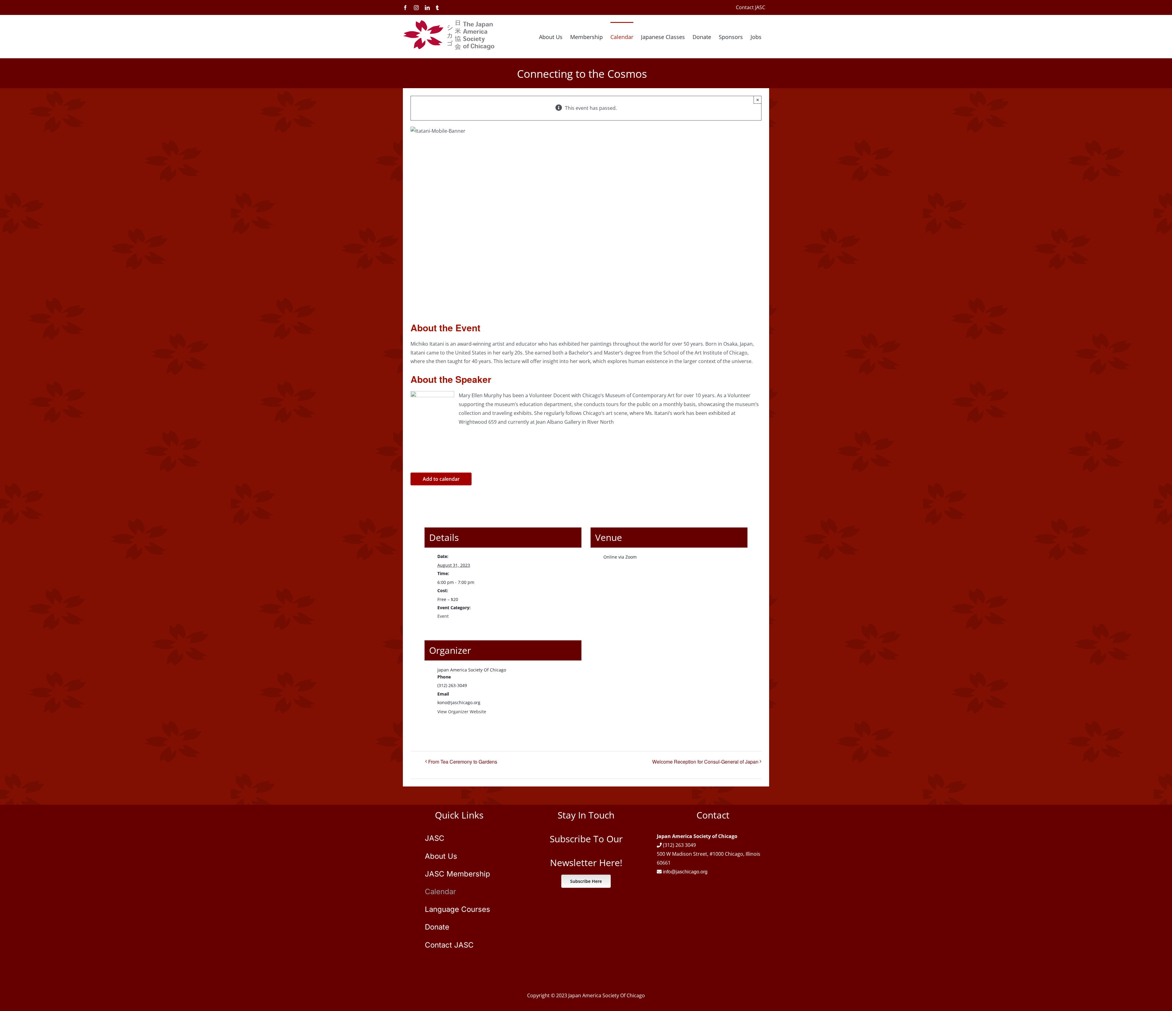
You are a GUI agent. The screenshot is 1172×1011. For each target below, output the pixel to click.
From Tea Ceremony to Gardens (462, 761)
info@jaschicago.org (685, 871)
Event (443, 616)
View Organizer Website (461, 711)
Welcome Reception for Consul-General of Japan (705, 761)
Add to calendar (441, 479)
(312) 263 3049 (679, 845)
